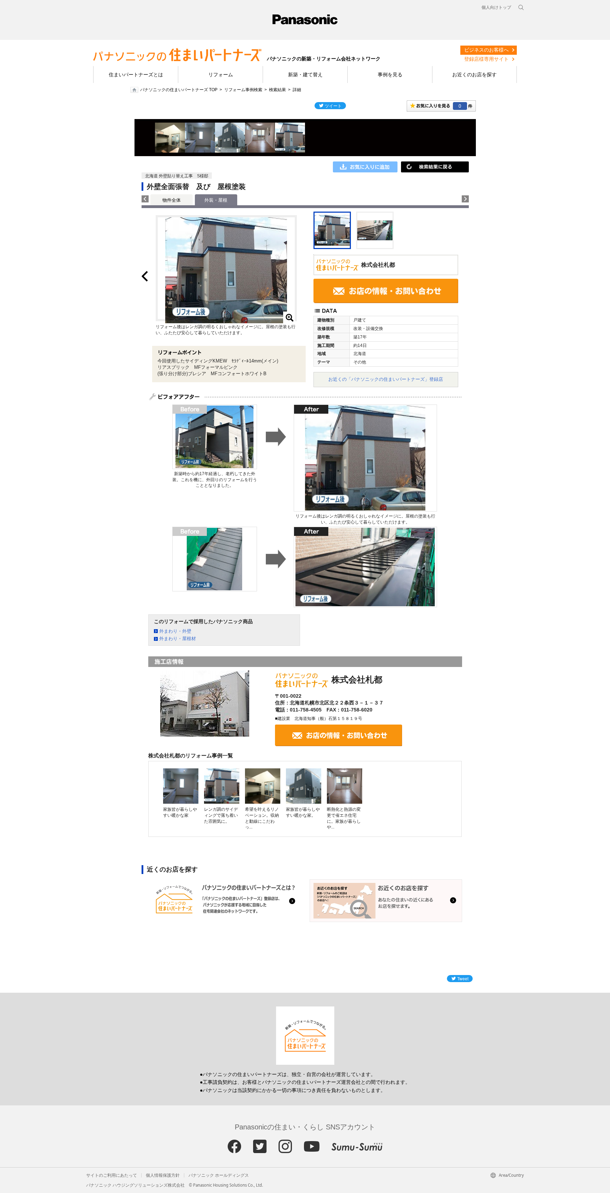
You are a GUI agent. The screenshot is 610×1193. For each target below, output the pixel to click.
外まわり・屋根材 (177, 638)
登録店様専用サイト (486, 59)
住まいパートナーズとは (136, 74)
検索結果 (277, 89)
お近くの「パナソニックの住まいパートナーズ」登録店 (385, 379)
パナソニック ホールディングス (219, 1175)
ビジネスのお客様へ (486, 50)
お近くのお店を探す (474, 74)
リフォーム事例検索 (243, 89)
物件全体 (171, 200)
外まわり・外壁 (175, 631)
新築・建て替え (305, 74)
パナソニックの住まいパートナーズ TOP (178, 89)
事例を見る (390, 74)
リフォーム (220, 74)
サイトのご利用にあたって (111, 1175)
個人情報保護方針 (163, 1175)
